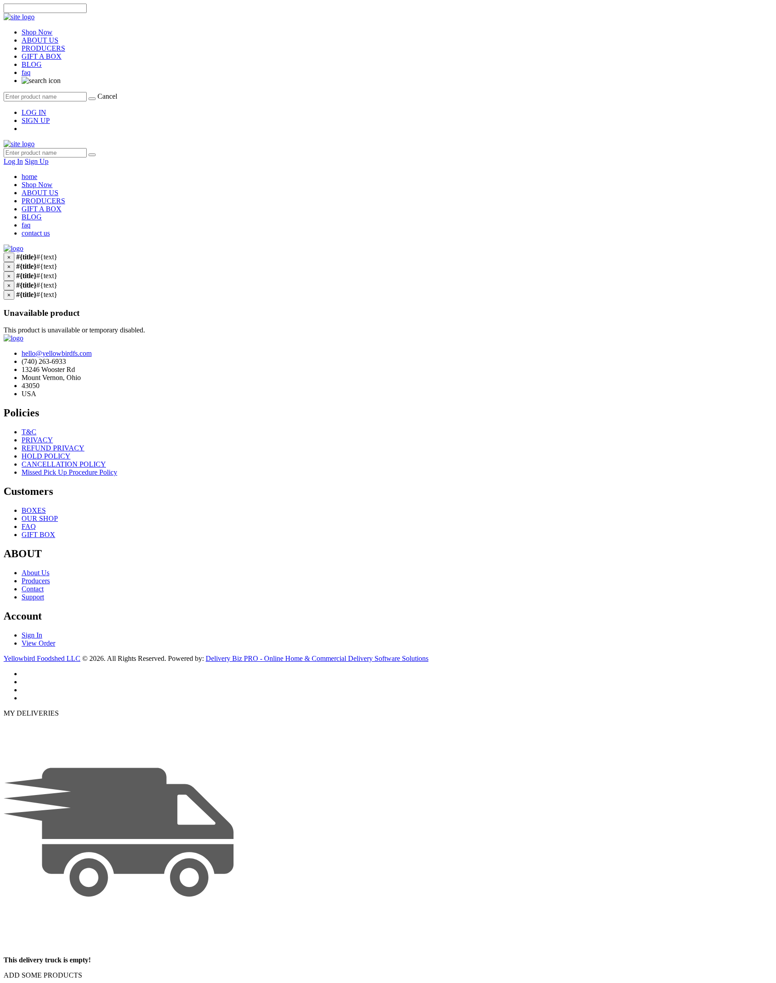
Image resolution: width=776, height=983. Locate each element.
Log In (13, 161)
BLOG (32, 64)
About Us (35, 573)
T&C (29, 432)
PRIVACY (37, 440)
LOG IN (34, 112)
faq (26, 72)
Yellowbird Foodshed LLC (42, 658)
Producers (36, 581)
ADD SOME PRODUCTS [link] (43, 975)
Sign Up (36, 161)
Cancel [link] (107, 96)
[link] (41, 80)
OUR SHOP (40, 518)
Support (33, 597)
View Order (38, 643)
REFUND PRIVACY (53, 448)
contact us (36, 233)
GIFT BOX (38, 534)
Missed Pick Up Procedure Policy (69, 472)
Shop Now (37, 32)
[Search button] (92, 154)
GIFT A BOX (42, 56)
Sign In (32, 635)
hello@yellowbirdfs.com (57, 353)
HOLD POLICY (46, 456)
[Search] (92, 98)
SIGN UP (36, 120)
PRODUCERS (43, 48)
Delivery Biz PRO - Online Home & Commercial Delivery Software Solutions (317, 658)
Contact (33, 589)
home (29, 176)
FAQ (29, 526)
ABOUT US (40, 40)
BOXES (34, 510)
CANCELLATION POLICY (64, 464)
